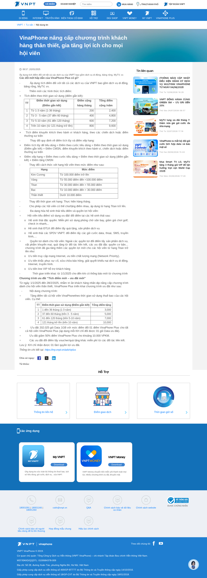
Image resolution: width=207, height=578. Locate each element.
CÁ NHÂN (50, 4)
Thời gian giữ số (163, 412)
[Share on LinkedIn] (54, 358)
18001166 (37, 507)
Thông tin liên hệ (43, 412)
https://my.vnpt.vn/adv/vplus (60, 349)
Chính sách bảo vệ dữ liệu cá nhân (117, 508)
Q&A (88, 507)
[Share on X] (46, 358)
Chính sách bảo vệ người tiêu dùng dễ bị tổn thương (31, 529)
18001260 (31, 510)
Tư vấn (29, 25)
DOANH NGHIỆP (68, 4)
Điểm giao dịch (102, 412)
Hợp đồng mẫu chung (60, 528)
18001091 (24, 507)
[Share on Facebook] (39, 358)
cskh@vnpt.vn (60, 507)
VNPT (20, 25)
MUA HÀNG (127, 4)
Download (59, 464)
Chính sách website (146, 507)
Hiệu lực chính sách (89, 528)
